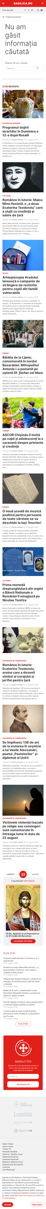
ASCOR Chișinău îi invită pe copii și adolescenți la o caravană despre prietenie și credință (22, 440)
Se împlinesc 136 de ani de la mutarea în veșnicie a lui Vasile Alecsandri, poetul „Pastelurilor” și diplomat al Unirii (21, 750)
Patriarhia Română (9, 1152)
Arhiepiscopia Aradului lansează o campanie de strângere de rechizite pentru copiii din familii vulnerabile (21, 285)
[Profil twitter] (28, 10)
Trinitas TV (6, 1149)
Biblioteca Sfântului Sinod (12, 1162)
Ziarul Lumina (7, 1146)
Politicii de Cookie (25, 1195)
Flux (9, 953)
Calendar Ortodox (23, 941)
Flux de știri (7, 10)
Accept (7, 1204)
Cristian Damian (17, 140)
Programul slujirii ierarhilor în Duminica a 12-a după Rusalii (20, 131)
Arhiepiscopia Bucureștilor (12, 1164)
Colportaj (6, 1167)
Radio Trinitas (7, 1144)
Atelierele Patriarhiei (10, 1157)
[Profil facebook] (25, 10)
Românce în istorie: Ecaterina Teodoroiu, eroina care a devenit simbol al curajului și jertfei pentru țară (18, 672)
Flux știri (23, 1024)
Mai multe (37, 1204)
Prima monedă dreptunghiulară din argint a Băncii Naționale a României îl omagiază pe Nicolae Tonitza (22, 592)
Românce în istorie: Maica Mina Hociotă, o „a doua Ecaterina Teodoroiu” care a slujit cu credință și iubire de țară (22, 207)
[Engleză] (42, 10)
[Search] (42, 3)
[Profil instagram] (32, 10)
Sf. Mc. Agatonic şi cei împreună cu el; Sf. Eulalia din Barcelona (22, 934)
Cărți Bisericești (8, 1170)
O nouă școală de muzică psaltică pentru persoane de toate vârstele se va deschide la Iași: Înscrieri (21, 517)
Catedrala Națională (10, 1159)
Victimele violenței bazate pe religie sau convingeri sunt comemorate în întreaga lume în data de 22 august (22, 830)
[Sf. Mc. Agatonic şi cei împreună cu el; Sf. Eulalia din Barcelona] (23, 907)
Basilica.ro (23, 3)
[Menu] (3, 3)
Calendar (23, 881)
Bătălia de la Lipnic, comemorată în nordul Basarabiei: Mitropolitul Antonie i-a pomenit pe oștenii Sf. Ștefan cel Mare (22, 365)
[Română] (38, 10)
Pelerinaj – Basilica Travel (12, 1154)
